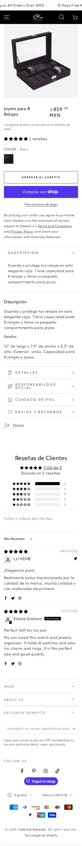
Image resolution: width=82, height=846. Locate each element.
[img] (16, 551)
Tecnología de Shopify (41, 835)
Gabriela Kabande (32, 829)
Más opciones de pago (41, 204)
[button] (61, 17)
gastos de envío (19, 124)
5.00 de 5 (53, 467)
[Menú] (7, 17)
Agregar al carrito (41, 177)
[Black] (8, 159)
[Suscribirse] (75, 729)
